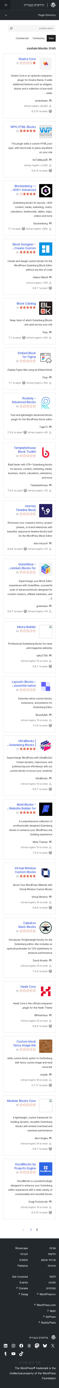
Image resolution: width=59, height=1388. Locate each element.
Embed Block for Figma (27, 355)
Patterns (23, 1265)
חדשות (52, 1254)
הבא (23, 1229)
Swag (23, 1294)
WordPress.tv (46, 1294)
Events (24, 1282)
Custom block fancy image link (24, 1043)
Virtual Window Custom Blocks (25, 870)
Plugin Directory (47, 15)
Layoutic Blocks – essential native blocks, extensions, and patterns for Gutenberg (22, 684)
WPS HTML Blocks (23, 127)
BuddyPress (47, 1322)
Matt (51, 1311)
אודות (52, 1248)
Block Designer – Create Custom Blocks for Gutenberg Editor (24, 246)
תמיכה (52, 1282)
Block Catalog (26, 303)
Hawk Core (28, 986)
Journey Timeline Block (26, 507)
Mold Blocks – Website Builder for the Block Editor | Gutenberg (22, 806)
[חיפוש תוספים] (11, 28)
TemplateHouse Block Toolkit (25, 449)
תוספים (24, 1260)
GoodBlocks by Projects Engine (25, 1166)
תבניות (24, 1254)
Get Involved (20, 1276)
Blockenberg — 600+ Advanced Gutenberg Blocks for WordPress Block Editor (21, 188)
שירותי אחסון (48, 1260)
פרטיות (52, 1265)
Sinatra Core (27, 59)
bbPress (49, 1316)
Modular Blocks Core (21, 1101)
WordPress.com (44, 1305)
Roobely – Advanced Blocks (24, 400)
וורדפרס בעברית (38, 1337)
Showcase (21, 1248)
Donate (22, 1288)
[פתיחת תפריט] (5, 5)
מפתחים (51, 1288)
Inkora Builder (26, 627)
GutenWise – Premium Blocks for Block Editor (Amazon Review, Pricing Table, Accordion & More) (22, 566)
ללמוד (52, 1276)
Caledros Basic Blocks (27, 925)
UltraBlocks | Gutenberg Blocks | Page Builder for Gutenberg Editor (22, 743)
